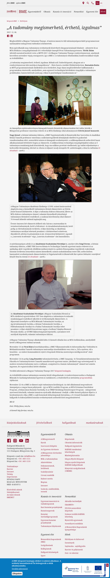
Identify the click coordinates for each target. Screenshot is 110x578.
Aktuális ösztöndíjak (73, 501)
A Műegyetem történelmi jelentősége (51, 454)
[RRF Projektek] (84, 570)
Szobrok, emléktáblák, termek (50, 490)
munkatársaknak (94, 422)
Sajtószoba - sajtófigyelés (75, 546)
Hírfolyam (23, 21)
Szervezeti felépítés (49, 446)
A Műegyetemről (48, 439)
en (101, 3)
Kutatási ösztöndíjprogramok (49, 515)
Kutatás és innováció (51, 496)
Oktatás (69, 434)
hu (97, 3)
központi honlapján (63, 371)
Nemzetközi (70, 496)
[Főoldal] (18, 434)
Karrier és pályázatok (74, 549)
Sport (43, 555)
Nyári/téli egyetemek (73, 520)
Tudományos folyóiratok (51, 526)
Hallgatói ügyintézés (73, 446)
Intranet (10, 471)
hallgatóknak (69, 422)
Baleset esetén (47, 479)
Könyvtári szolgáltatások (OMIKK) (75, 469)
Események (69, 543)
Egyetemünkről (48, 434)
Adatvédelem (46, 462)
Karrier (10, 469)
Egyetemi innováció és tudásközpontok (50, 502)
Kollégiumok (46, 549)
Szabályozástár (47, 472)
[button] (34, 11)
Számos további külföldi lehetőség (75, 515)
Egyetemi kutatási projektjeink (48, 521)
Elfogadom (17, 573)
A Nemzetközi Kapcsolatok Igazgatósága (76, 528)
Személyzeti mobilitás (74, 523)
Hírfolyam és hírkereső (74, 539)
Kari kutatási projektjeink (51, 507)
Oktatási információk (73, 442)
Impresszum (12, 477)
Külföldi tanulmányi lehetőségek (73, 450)
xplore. (20, 3)
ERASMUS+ (69, 505)
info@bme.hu (29, 456)
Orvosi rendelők (47, 475)
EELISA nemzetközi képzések (73, 509)
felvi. (11, 3)
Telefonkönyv (12, 466)
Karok (43, 442)
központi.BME (12, 21)
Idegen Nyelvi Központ (74, 459)
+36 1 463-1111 (24, 459)
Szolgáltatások (47, 545)
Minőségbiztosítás (72, 455)
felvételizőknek (44, 422)
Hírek (67, 534)
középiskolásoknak (16, 422)
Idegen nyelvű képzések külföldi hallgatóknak (75, 463)
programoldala (86, 378)
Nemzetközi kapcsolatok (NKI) (51, 540)
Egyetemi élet (47, 534)
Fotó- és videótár (72, 553)
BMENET (10, 497)
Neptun (44, 482)
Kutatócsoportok (47, 511)
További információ (20, 569)
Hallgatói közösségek (49, 552)
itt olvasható (33, 257)
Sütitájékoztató (13, 492)
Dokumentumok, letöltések (48, 467)
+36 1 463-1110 (24, 461)
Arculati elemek (13, 495)
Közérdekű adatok (14, 489)
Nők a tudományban (49, 459)
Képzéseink (69, 439)
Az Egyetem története (50, 449)
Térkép (10, 474)
